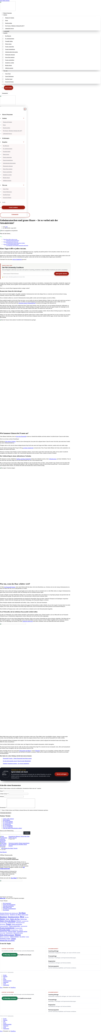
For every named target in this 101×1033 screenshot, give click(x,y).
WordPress (13, 987)
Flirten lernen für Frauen (20, 922)
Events (4, 975)
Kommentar (3, 807)
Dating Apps (23, 919)
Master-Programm (7, 13)
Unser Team (8, 73)
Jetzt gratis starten (61, 273)
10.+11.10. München (8, 826)
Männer (18, 935)
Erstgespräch (5, 93)
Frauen (8, 924)
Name (2, 791)
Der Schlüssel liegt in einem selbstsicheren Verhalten (15, 243)
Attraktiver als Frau (4, 914)
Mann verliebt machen (18, 933)
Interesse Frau (3, 931)
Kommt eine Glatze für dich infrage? (12, 240)
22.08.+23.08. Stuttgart (8, 818)
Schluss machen (14, 936)
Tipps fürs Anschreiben (8, 906)
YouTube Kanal (8, 79)
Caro (6, 226)
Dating (2, 919)
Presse (4, 979)
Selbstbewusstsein (9, 68)
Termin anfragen (62, 774)
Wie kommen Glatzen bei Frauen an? (11, 241)
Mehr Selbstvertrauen (7, 935)
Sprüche (27, 936)
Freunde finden (18, 928)
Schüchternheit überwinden (11, 52)
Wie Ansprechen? (7, 903)
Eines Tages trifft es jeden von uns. (10, 239)
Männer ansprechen (4, 936)
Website (2, 796)
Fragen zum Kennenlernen (9, 904)
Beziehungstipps (13, 917)
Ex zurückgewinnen (9, 38)
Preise (6, 20)
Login (4, 84)
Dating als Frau (15, 919)
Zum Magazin (3, 852)
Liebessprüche (9, 933)
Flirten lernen (8, 44)
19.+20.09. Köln (7, 824)
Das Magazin (8, 36)
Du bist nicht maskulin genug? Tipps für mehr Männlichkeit (17, 761)
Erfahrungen (6, 31)
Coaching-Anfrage (64, 951)
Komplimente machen (22, 931)
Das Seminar (6, 910)
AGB (4, 983)
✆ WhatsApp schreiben (9, 954)
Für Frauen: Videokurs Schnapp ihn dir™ (14, 25)
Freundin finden (9, 41)
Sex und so (22, 936)
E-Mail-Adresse (4, 793)
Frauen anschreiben (9, 60)
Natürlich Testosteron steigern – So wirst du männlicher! (16, 763)
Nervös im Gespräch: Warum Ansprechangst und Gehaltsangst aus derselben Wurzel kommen (19, 844)
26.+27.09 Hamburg (7, 825)
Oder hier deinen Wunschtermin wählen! (12, 828)
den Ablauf (14, 878)
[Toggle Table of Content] (1, 236)
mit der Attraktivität (17, 259)
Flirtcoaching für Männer (25, 750)
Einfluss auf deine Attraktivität (23, 459)
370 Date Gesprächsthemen (9, 908)
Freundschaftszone (15, 929)
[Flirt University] (50, 6)
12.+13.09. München (8, 822)
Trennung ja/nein (5, 938)
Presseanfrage (62, 956)
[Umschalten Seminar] (23, 118)
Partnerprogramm (62, 967)
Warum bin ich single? (7, 940)
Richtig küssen (8, 65)
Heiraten (21, 929)
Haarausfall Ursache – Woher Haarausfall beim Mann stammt (17, 758)
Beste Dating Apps (7, 907)
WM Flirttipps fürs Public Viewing (9, 848)
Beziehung (3, 917)
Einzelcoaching (8, 23)
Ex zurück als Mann (3, 922)
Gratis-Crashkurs (8, 87)
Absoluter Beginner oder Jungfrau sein (9, 913)
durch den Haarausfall (21, 436)
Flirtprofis (37, 750)
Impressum (5, 982)
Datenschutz (6, 985)
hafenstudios (10, 972)
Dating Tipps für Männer (8, 921)
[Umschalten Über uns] (23, 185)
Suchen (27, 833)
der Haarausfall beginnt (9, 587)
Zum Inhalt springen (4, 0)
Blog (22, 916)
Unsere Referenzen (9, 76)
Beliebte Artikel (25, 914)
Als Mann (22, 913)
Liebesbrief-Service (9, 28)
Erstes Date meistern (9, 57)
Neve (1, 987)
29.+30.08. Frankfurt (8, 821)
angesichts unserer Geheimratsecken (27, 303)
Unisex (13, 938)
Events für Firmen (9, 81)
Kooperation (59, 962)
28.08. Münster (6, 820)
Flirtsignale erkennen (10, 54)
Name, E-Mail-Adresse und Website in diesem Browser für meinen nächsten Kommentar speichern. (25, 810)
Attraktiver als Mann (15, 914)
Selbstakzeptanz (52, 459)
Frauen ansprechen (9, 46)
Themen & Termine (9, 17)
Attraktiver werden (9, 62)
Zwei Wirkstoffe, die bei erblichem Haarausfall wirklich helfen (17, 245)
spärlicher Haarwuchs (28, 621)
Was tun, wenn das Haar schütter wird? (11, 244)
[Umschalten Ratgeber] (23, 142)
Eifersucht (18, 921)
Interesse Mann (12, 931)
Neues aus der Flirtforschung (6, 830)
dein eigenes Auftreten (10, 441)
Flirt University (2, 924)
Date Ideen (27, 917)
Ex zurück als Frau (25, 921)
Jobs (4, 978)
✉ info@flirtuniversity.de (24, 954)
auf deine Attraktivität (28, 448)
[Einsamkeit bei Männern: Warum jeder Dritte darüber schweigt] (3, 839)
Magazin (5, 976)
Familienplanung (11, 922)
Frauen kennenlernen (10, 49)
